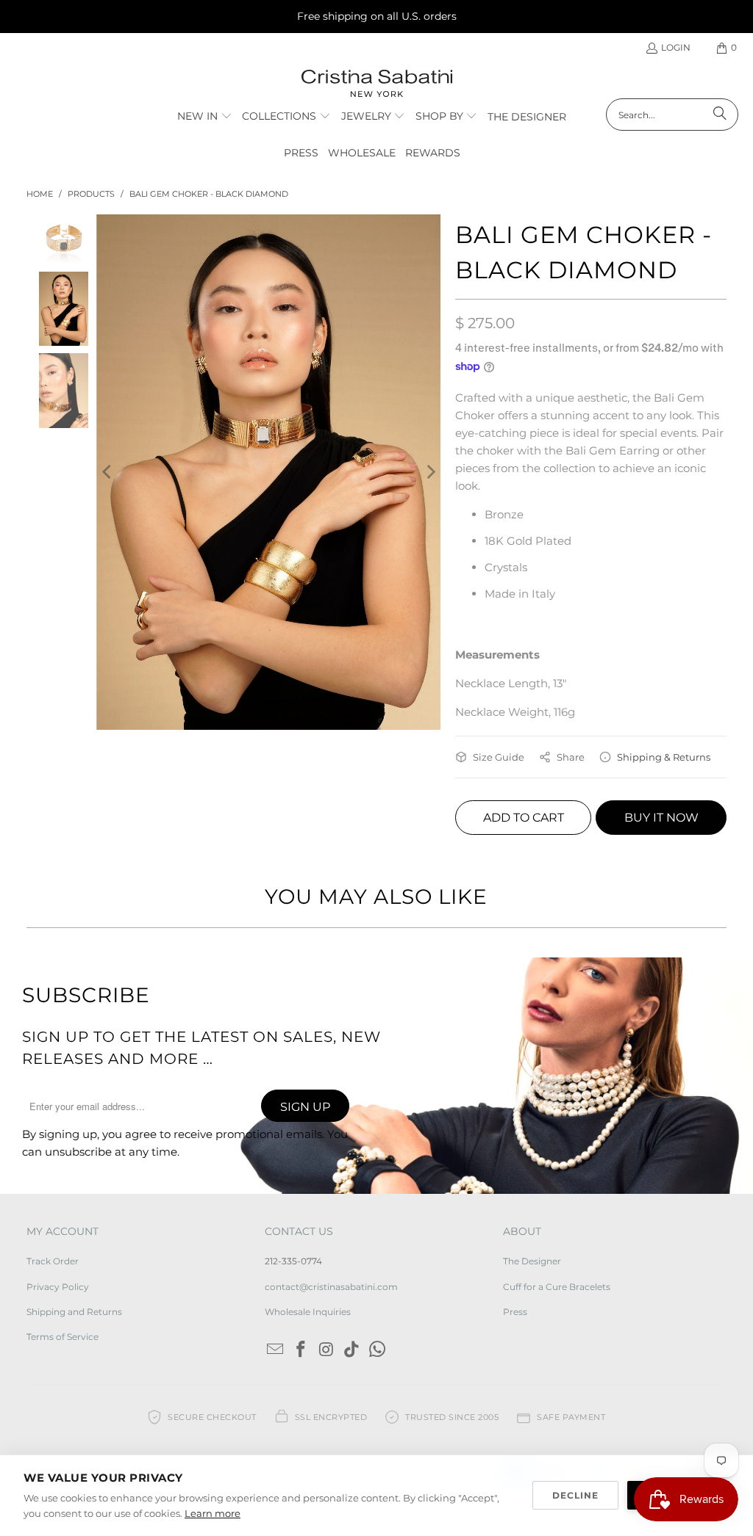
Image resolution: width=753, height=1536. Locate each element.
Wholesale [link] (362, 152)
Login (675, 47)
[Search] (720, 114)
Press (515, 1311)
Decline (575, 1495)
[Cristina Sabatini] (376, 84)
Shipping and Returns (74, 1311)
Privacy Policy (57, 1286)
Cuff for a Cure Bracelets (556, 1286)
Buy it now (661, 818)
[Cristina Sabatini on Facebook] (301, 1350)
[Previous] (107, 472)
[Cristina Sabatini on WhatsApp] (378, 1350)
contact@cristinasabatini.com (331, 1286)
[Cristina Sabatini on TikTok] (352, 1350)
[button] (204, 116)
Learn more (212, 1513)
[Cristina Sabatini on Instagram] (326, 1350)
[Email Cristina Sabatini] (276, 1350)
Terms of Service (62, 1336)
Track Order (52, 1261)
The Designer (532, 1261)
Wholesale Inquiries (308, 1311)
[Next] (429, 472)
